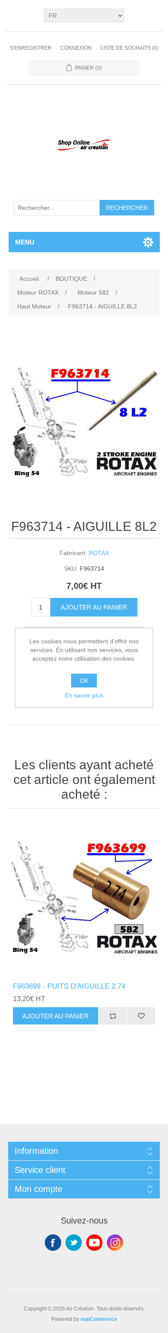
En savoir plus (84, 695)
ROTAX (99, 552)
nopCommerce (99, 1319)
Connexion (76, 48)
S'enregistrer (31, 48)
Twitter (73, 1242)
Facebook (53, 1242)
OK (84, 680)
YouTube (94, 1242)
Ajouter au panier (94, 607)
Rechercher (127, 207)
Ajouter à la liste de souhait (141, 1016)
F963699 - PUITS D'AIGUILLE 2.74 (69, 986)
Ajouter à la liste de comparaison (112, 1016)
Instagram (115, 1242)
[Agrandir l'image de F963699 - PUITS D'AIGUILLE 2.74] (84, 897)
